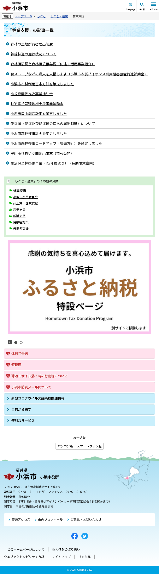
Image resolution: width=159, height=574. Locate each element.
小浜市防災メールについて (31, 387)
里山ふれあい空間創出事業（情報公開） (42, 153)
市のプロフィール (50, 519)
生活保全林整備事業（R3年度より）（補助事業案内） (53, 163)
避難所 (16, 364)
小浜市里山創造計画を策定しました (39, 113)
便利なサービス (23, 420)
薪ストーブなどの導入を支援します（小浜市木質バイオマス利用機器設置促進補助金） (79, 74)
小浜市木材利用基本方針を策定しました (42, 84)
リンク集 (84, 556)
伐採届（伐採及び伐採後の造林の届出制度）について (53, 123)
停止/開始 (10, 342)
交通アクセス (21, 519)
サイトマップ (61, 556)
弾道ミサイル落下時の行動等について (39, 376)
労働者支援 (21, 228)
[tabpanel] (79, 287)
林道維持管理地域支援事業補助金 (37, 104)
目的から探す (21, 409)
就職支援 (19, 215)
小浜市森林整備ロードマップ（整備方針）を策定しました (56, 143)
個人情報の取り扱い (66, 549)
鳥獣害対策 (21, 222)
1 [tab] (15, 342)
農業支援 (19, 209)
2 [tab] (21, 342)
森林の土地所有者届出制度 (32, 44)
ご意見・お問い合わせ (85, 519)
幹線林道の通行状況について (33, 54)
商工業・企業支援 (25, 203)
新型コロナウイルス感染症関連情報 (37, 398)
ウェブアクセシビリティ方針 (24, 556)
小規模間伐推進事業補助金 (32, 94)
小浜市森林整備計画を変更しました (39, 133)
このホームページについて (26, 549)
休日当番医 (19, 353)
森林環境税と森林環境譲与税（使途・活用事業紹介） (53, 64)
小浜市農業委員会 (25, 197)
